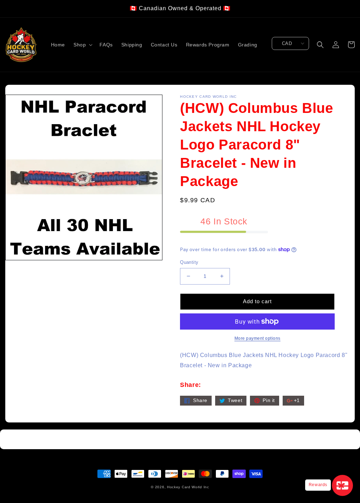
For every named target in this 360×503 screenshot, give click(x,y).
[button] (82, 44)
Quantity (189, 262)
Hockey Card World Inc (188, 487)
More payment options (257, 338)
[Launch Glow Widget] (342, 485)
